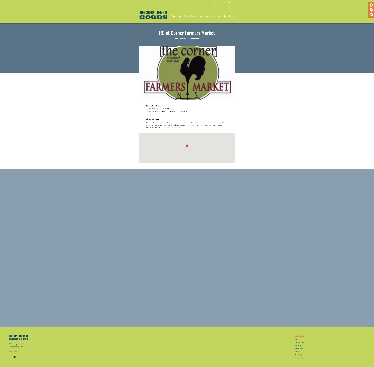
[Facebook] (371, 5)
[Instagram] (371, 10)
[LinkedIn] (371, 14)
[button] (229, 2)
